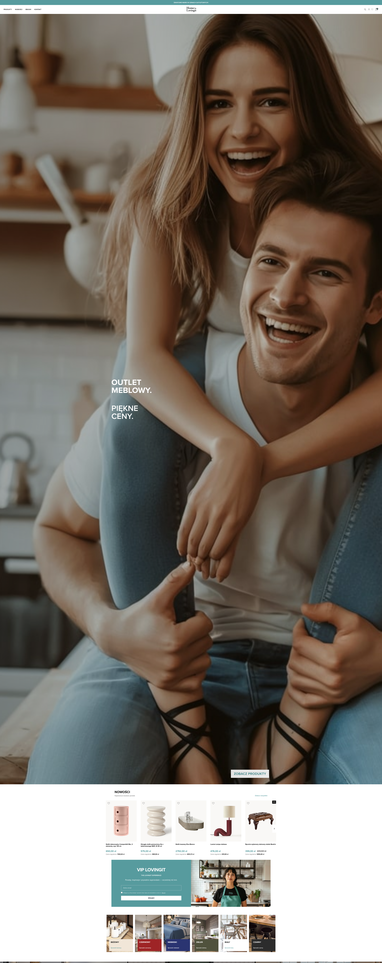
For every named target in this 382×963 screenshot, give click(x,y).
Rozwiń (163, 893)
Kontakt (37, 9)
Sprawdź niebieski (173, 948)
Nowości (18, 9)
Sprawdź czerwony (145, 948)
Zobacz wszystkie (261, 795)
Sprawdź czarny (258, 948)
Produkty (8, 9)
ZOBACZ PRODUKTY (250, 773)
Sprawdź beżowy (116, 948)
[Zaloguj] (368, 9)
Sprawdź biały (229, 948)
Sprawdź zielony (201, 948)
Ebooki (28, 9)
